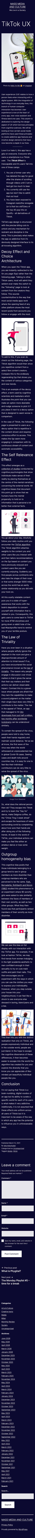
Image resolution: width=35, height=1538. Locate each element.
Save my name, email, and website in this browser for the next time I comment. (18, 1243)
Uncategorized (18, 1148)
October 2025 (7, 1362)
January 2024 (7, 1396)
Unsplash (28, 86)
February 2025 (7, 1376)
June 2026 (5, 1338)
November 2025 (8, 1359)
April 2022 (5, 1444)
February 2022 (7, 1451)
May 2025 (5, 1366)
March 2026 (6, 1349)
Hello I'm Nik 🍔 (16, 86)
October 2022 (7, 1434)
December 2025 (8, 1355)
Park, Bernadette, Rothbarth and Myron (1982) (16, 885)
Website (4, 1228)
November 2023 (8, 1403)
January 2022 (7, 1454)
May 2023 (5, 1413)
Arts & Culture (7, 1308)
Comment (6, 1178)
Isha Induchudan (10, 1146)
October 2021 (7, 1464)
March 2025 (6, 1372)
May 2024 (5, 1383)
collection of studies (10, 469)
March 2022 (6, 1447)
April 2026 (5, 1345)
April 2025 (5, 1369)
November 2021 (8, 1461)
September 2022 (8, 1437)
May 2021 (5, 1471)
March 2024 (6, 1389)
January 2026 (7, 1352)
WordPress (22, 1529)
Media (3, 1315)
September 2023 (8, 1410)
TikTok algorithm (22, 544)
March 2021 (6, 1478)
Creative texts (7, 1312)
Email (4, 1216)
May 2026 (5, 1342)
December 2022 (8, 1427)
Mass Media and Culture (17, 1519)
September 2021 (8, 1468)
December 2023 (8, 1400)
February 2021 (7, 1481)
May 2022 (5, 1440)
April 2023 (5, 1417)
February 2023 (7, 1423)
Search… (5, 1491)
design (9, 1151)
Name (4, 1203)
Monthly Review (8, 1322)
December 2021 (7, 1457)
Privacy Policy (7, 1525)
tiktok (15, 1151)
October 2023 (7, 1406)
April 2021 (5, 1474)
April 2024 (5, 1386)
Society (4, 1325)
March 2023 (6, 1420)
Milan (3, 1318)
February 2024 (7, 1393)
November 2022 (8, 1430)
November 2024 (8, 1379)
